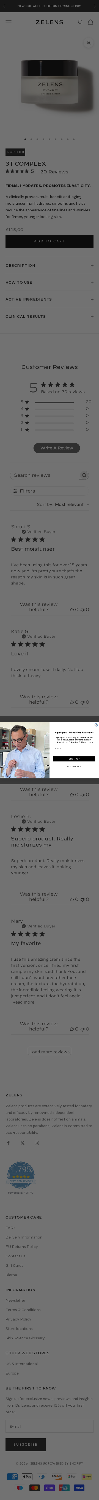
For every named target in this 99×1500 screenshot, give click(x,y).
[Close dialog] (96, 724)
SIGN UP (74, 759)
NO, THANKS (74, 766)
